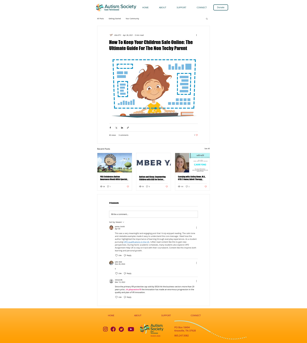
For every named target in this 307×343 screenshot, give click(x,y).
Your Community (132, 19)
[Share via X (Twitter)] (116, 127)
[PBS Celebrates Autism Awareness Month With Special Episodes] (114, 162)
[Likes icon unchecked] (116, 255)
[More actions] (196, 35)
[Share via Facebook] (110, 127)
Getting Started (115, 19)
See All (207, 148)
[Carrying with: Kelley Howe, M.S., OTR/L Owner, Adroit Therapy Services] (192, 162)
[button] (207, 19)
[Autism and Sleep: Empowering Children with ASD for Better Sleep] (153, 162)
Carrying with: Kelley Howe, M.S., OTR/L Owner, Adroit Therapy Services (192, 178)
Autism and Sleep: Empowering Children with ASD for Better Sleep (152, 178)
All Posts (100, 19)
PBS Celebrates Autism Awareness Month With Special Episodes (113, 178)
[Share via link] (128, 127)
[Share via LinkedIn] (122, 127)
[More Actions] (196, 227)
